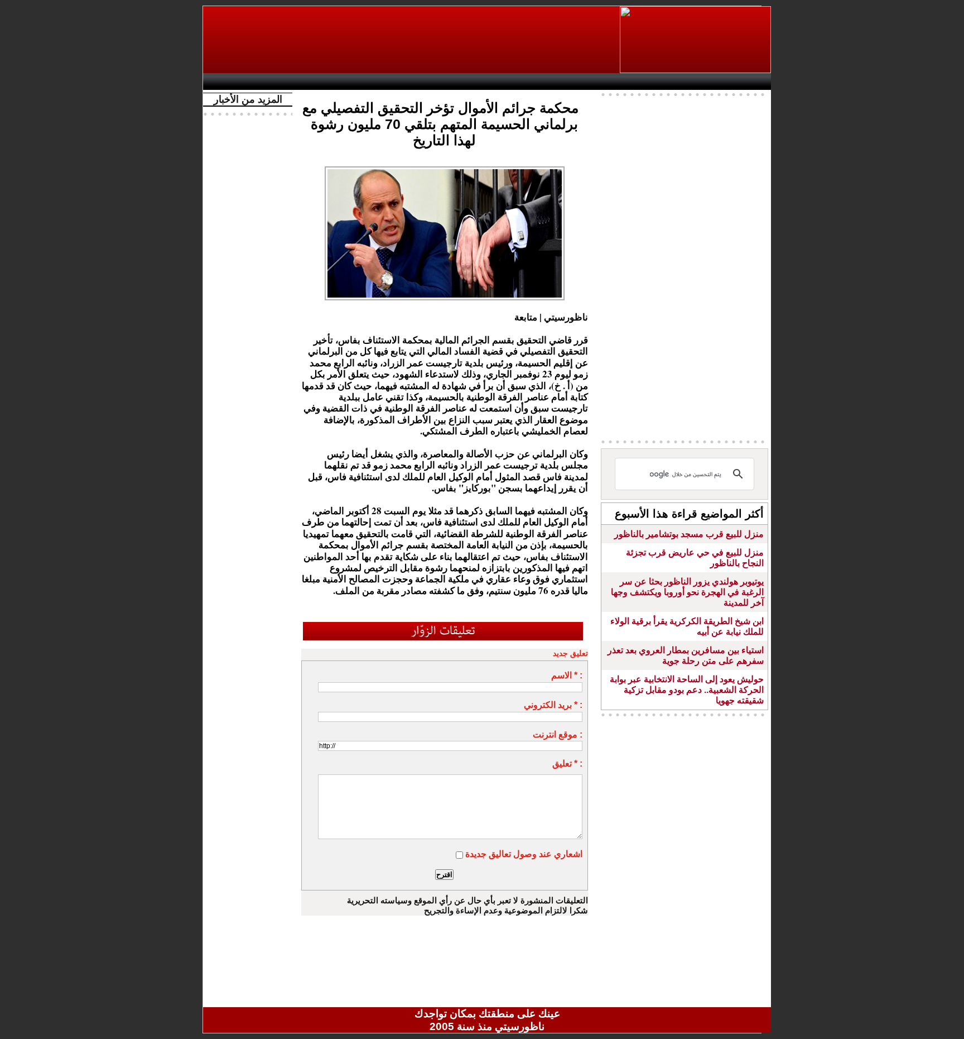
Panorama (364, 81)
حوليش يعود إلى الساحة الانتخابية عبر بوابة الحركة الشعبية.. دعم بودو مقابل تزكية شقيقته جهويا (687, 689)
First (746, 81)
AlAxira (285, 81)
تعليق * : (567, 763)
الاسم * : (566, 675)
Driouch (652, 81)
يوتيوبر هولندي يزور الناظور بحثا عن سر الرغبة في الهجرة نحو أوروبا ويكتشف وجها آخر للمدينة (687, 592)
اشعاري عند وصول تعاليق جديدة (523, 854)
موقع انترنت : (557, 734)
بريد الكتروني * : (553, 705)
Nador (699, 81)
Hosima (601, 81)
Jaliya (468, 81)
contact (241, 81)
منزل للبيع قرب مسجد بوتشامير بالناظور (689, 534)
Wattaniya (511, 81)
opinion (320, 81)
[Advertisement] (412, 40)
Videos (420, 81)
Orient (554, 81)
